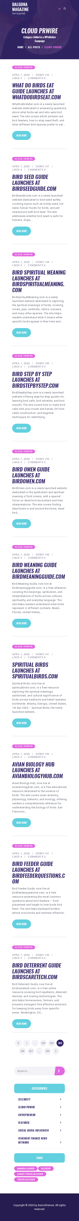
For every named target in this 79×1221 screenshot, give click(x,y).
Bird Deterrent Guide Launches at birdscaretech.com (36, 971)
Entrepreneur (26, 1115)
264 (52, 1043)
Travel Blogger (26, 1180)
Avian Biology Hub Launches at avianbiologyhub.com (37, 770)
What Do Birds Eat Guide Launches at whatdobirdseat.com (36, 91)
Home (20, 47)
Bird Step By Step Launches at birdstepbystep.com (35, 380)
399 (48, 1051)
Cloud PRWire (24, 67)
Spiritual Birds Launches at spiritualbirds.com (35, 670)
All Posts (34, 47)
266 (23, 1051)
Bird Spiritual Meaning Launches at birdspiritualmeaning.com (39, 281)
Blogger (46, 1168)
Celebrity (24, 1099)
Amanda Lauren (25, 1168)
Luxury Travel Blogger (30, 1174)
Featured (23, 1122)
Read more (21, 135)
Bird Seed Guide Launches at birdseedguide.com (34, 183)
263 (44, 1043)
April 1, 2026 (21, 75)
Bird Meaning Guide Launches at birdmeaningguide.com (38, 571)
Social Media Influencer (33, 1130)
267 (31, 1051)
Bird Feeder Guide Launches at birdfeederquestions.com (38, 872)
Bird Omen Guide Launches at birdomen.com (31, 475)
